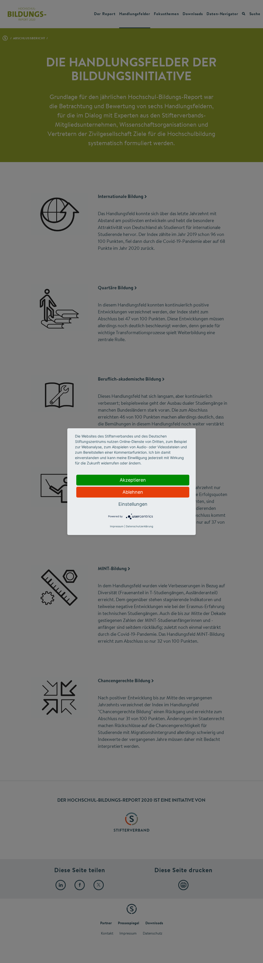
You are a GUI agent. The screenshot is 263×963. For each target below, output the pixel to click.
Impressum (117, 526)
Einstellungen (132, 504)
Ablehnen (133, 492)
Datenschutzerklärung (139, 526)
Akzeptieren (133, 480)
